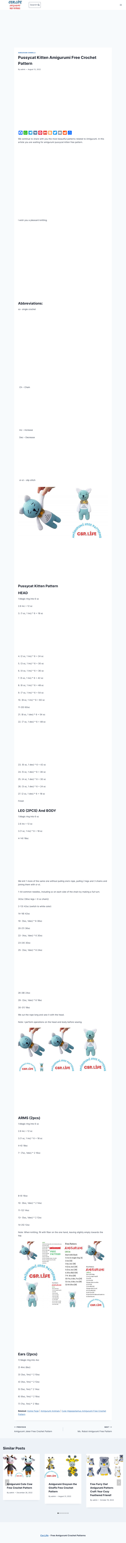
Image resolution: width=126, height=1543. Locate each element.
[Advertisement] (63, 25)
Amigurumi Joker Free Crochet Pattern (33, 1429)
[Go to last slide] (7, 1482)
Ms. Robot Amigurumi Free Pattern (95, 1429)
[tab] (58, 1513)
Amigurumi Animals (26, 53)
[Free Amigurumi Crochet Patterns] (15, 5)
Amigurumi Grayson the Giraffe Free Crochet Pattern (63, 1488)
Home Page (33, 1411)
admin (23, 69)
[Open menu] (120, 5)
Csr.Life (44, 1535)
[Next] (119, 1482)
